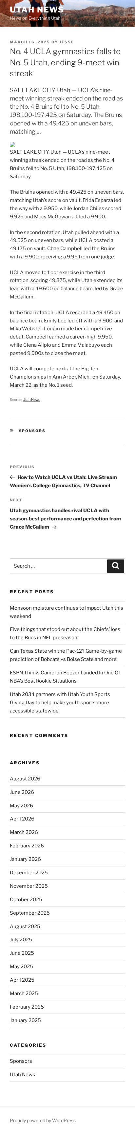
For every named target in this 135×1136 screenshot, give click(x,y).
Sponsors (32, 430)
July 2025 (21, 940)
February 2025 (27, 1007)
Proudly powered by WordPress (43, 1120)
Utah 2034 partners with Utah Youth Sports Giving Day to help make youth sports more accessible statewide (60, 702)
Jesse (66, 42)
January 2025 (25, 1020)
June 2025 (22, 953)
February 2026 (27, 846)
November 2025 (29, 886)
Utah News (37, 9)
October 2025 (26, 900)
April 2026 (22, 819)
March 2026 (24, 832)
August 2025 (25, 926)
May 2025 (21, 967)
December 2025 (29, 873)
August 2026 (25, 779)
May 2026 (21, 806)
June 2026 (22, 792)
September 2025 (30, 913)
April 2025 (22, 980)
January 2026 (25, 859)
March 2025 (24, 993)
